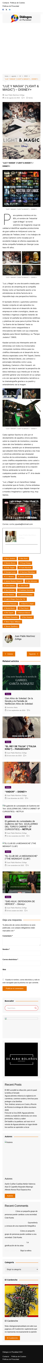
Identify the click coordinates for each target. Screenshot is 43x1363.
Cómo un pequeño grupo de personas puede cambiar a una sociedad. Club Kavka (21, 1214)
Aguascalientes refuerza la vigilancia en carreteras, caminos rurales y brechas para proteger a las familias (21, 1098)
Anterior (10, 654)
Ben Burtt (24, 558)
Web (4, 969)
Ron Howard (27, 617)
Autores (10, 1196)
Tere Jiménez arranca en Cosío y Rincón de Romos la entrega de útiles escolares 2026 (20, 1107)
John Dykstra (10, 585)
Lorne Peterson (11, 604)
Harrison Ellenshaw (28, 572)
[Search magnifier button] (35, 1008)
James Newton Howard (14, 581)
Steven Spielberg (12, 626)
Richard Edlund (24, 613)
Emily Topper (10, 567)
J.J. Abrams (10, 576)
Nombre (6, 949)
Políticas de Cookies (17, 3)
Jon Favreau (10, 590)
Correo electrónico (10, 959)
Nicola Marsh (10, 608)
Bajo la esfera (26, 1251)
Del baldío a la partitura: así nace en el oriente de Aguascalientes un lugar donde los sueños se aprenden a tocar (21, 1124)
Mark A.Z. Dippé (28, 604)
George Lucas (11, 572)
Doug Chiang (25, 563)
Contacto (6, 3)
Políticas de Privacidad (11, 6)
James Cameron (25, 576)
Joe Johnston (32, 581)
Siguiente (32, 654)
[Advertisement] (21, 47)
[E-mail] (6, 549)
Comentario (8, 936)
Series (30, 98)
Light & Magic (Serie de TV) (15, 599)
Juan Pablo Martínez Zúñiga (14, 95)
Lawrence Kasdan (26, 595)
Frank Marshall (26, 567)
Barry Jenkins (10, 558)
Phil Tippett (9, 613)
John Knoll (24, 585)
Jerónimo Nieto (12, 707)
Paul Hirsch (25, 608)
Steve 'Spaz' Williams (13, 622)
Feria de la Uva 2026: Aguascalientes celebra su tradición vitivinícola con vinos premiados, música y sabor (21, 1116)
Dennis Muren (10, 563)
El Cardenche (12, 1338)
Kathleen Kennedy (26, 590)
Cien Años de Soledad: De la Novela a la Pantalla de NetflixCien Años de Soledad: (19, 701)
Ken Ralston (10, 595)
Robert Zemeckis (12, 617)
